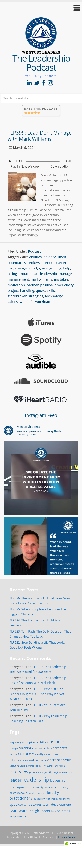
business (56, 741)
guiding (55, 268)
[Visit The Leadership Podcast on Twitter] (37, 84)
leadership (48, 273)
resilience (64, 798)
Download (57, 166)
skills (51, 290)
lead (34, 273)
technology (54, 296)
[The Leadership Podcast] (41, 51)
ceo (10, 268)
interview (19, 771)
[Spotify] (41, 340)
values (13, 301)
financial (33, 765)
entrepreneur (59, 759)
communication (42, 748)
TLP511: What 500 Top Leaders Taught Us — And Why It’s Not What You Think (37, 694)
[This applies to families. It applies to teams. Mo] (41, 478)
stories (36, 804)
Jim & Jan (50, 772)
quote (40, 290)
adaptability (15, 742)
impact (24, 273)
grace (43, 268)
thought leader (39, 811)
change (21, 268)
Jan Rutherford (36, 772)
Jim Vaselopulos (64, 772)
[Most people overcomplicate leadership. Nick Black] (41, 554)
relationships (52, 798)
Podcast (34, 251)
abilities (35, 257)
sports (27, 804)
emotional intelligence (35, 760)
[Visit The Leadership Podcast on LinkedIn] (29, 84)
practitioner (20, 798)
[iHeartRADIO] (41, 399)
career (61, 262)
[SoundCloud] (41, 381)
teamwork (19, 810)
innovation (59, 765)
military (61, 787)
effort (32, 268)
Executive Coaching (19, 765)
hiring (12, 273)
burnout (48, 262)
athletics (41, 742)
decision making (52, 754)
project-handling (21, 290)
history (42, 765)
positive (46, 285)
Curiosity (37, 754)
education (16, 760)
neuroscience (17, 793)
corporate (60, 747)
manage (65, 273)
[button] (41, 8)
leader (16, 780)
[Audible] (41, 361)
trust (54, 811)
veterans (63, 811)
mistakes (61, 279)
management (18, 279)
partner (33, 285)
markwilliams (41, 279)
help (66, 268)
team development (57, 804)
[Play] (10, 161)
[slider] (13, 172)
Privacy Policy (66, 837)
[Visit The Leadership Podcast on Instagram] (50, 84)
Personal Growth (33, 793)
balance (49, 257)
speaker (16, 804)
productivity (64, 285)
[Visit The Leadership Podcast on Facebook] (44, 84)
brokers (34, 262)
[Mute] (66, 166)
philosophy (51, 793)
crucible (13, 754)
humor (50, 765)
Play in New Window (24, 166)
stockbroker (17, 296)
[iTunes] (41, 322)
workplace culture (18, 816)
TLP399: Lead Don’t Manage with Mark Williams (40, 135)
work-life (27, 301)
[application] (41, 160)
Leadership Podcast (41, 787)
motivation (16, 285)
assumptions (29, 742)
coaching (24, 748)
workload (42, 301)
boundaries (17, 262)
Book (62, 257)
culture (24, 753)
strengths (35, 296)
